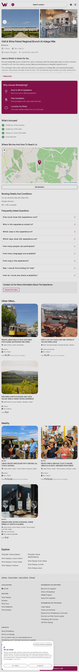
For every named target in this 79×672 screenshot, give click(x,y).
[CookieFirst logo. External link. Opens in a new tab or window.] (4, 647)
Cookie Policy (16, 659)
